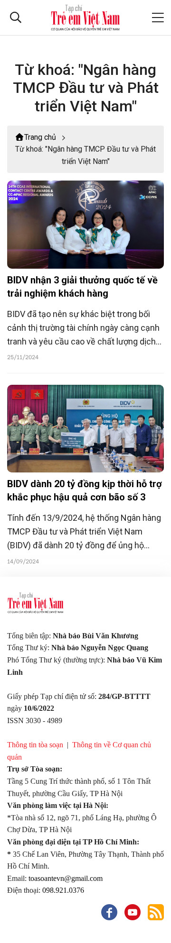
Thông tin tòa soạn (35, 745)
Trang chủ (40, 137)
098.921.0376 (64, 890)
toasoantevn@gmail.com (65, 878)
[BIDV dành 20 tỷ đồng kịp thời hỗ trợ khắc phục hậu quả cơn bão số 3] (85, 429)
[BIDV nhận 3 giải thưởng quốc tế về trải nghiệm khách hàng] (85, 225)
